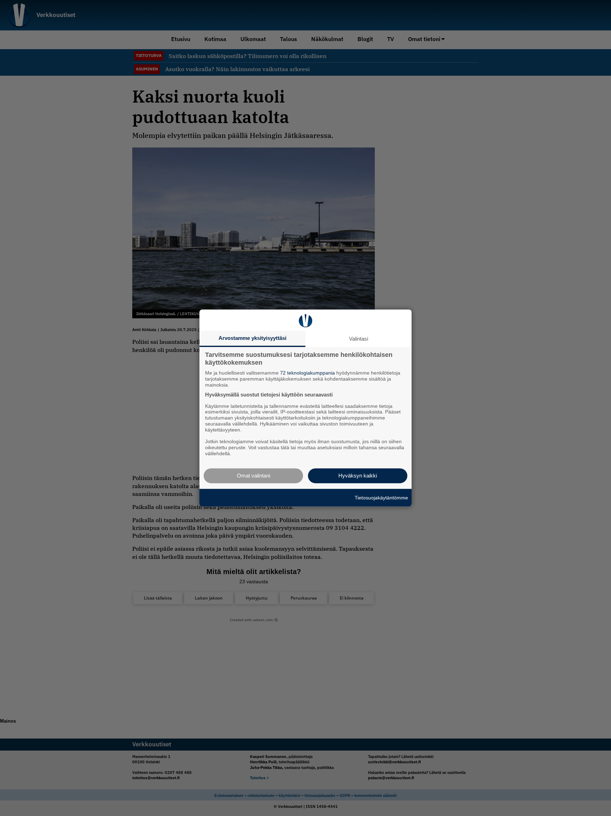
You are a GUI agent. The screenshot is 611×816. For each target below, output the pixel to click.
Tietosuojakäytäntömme (381, 497)
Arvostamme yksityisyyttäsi (252, 338)
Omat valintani (253, 476)
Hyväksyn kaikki (357, 476)
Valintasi (358, 339)
